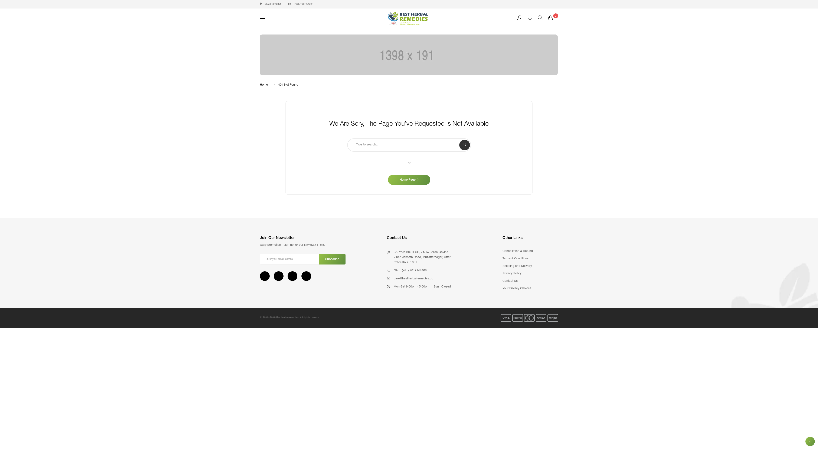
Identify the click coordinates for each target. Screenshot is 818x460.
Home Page (408, 179)
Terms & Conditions (516, 258)
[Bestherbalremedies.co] (409, 19)
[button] (270, 4)
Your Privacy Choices (517, 288)
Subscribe (332, 259)
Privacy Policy (512, 273)
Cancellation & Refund (518, 251)
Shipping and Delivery (517, 266)
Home (264, 84)
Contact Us (510, 281)
